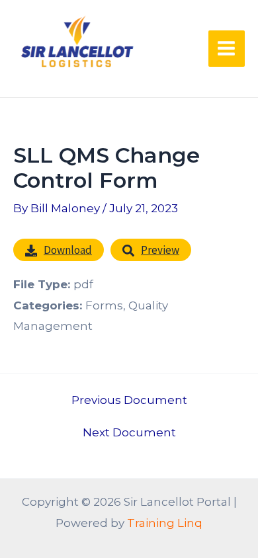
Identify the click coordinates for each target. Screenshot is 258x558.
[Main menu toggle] (226, 48)
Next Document (129, 432)
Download (68, 250)
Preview (160, 250)
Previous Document (129, 400)
